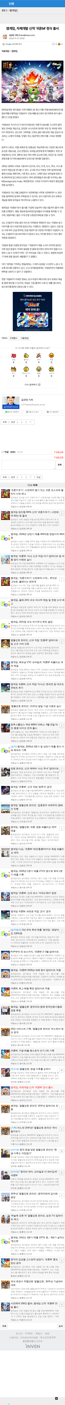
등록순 (12, 452)
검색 (61, 1326)
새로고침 (59, 452)
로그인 (19, 1333)
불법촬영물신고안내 (32, 1341)
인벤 (11, 3)
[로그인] (56, 3)
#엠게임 (25, 338)
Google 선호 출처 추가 (14, 44)
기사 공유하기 (30, 384)
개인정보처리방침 (29, 1337)
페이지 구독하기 (13, 412)
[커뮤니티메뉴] (3, 3)
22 (62, 1070)
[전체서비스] (61, 3)
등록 (60, 464)
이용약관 (13, 1337)
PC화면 (29, 1333)
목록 (4, 422)
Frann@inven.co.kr (26, 35)
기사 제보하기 (54, 412)
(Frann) (11, 407)
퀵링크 (38, 1333)
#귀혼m (13, 338)
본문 (13, 422)
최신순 (20, 452)
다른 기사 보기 (33, 412)
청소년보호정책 (48, 1337)
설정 (47, 1333)
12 (62, 1151)
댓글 (38, 477)
